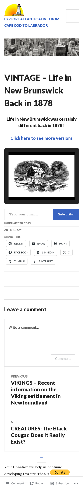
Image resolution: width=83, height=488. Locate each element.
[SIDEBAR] (41, 458)
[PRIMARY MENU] (72, 16)
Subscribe (66, 214)
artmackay (13, 230)
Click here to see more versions (41, 138)
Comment (63, 358)
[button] (32, 188)
